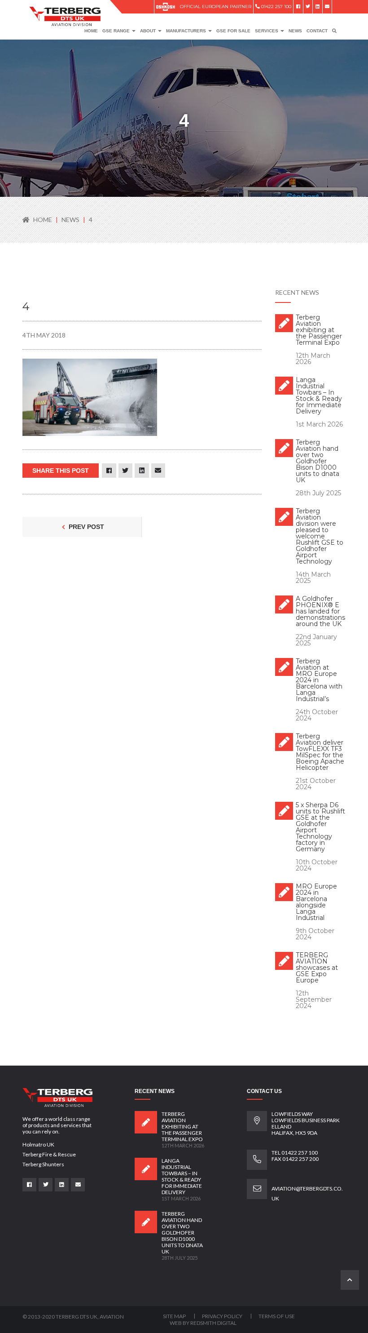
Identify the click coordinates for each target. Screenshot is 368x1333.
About (148, 30)
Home (91, 30)
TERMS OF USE (276, 1316)
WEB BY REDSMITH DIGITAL (203, 1323)
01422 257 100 (275, 6)
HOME (42, 219)
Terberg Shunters (43, 1164)
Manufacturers (186, 30)
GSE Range (116, 30)
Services (267, 30)
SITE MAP (175, 1316)
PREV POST (85, 526)
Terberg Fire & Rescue (49, 1154)
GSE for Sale (233, 30)
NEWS (71, 219)
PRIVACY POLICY (222, 1316)
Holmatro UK (38, 1144)
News (295, 30)
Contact (317, 30)
